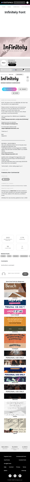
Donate (6, 179)
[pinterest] (19, 475)
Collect (24, 89)
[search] (19, 2)
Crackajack (15, 348)
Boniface (15, 298)
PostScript (19, 74)
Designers (25, 448)
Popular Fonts (7, 456)
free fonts (5, 448)
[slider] (15, 69)
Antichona (15, 332)
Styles (9, 7)
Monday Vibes (15, 365)
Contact (12, 64)
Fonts (3, 7)
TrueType (11, 74)
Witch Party (15, 382)
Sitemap (23, 470)
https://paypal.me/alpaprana (9, 124)
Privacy (18, 467)
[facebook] (10, 475)
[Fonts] (7, 2)
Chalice (15, 416)
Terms (24, 467)
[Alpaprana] (4, 63)
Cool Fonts (7, 460)
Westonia (15, 399)
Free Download (11, 89)
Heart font (13, 191)
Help (5, 467)
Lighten (15, 433)
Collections (16, 7)
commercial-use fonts (15, 449)
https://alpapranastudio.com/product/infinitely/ (14, 119)
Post (25, 274)
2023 (8, 238)
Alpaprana (12, 62)
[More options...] (27, 80)
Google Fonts (7, 463)
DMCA (5, 470)
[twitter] (15, 475)
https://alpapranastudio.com (9, 154)
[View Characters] (27, 77)
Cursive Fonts (22, 460)
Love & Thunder (15, 315)
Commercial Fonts (21, 456)
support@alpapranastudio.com (10, 128)
